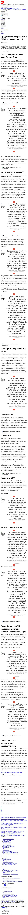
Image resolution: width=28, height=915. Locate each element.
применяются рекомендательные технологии (12, 901)
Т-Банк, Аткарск (21, 835)
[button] (2, 27)
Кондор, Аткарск (22, 817)
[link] (3, 24)
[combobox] (6, 911)
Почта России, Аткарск (18, 831)
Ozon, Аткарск (16, 833)
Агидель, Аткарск (20, 819)
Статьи (2, 33)
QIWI (18, 44)
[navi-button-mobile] (2, 32)
